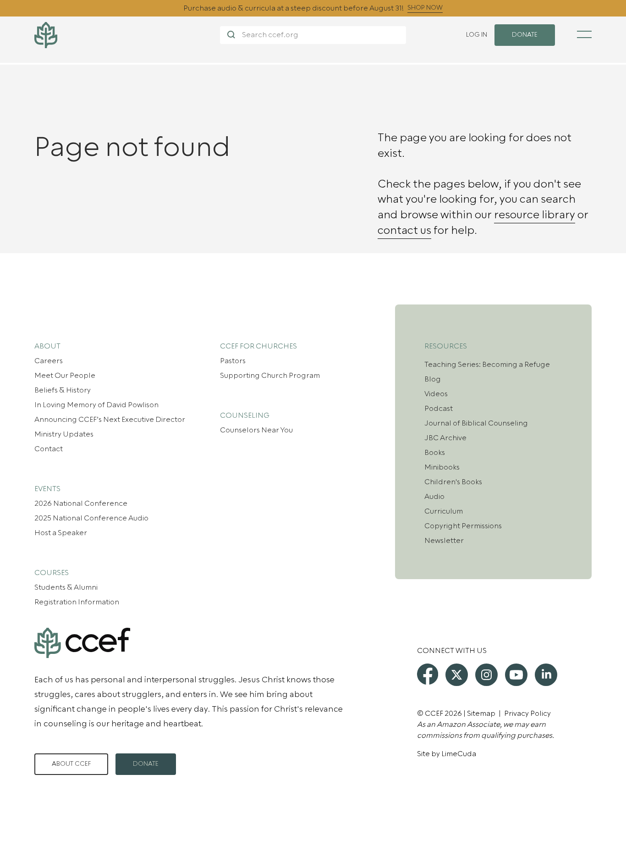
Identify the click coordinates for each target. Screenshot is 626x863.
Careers (48, 361)
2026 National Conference (80, 503)
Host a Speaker (60, 533)
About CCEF (71, 764)
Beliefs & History (62, 390)
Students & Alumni (66, 587)
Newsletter (444, 541)
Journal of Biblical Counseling (476, 423)
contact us (404, 230)
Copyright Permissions (463, 526)
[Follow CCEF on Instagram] (486, 675)
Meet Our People (64, 376)
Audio (434, 497)
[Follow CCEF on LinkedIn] (546, 675)
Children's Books (453, 482)
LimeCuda (458, 754)
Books (434, 453)
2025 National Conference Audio (91, 518)
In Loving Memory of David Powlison (96, 405)
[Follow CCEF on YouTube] (516, 675)
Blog (432, 379)
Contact (48, 449)
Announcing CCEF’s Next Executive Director (109, 420)
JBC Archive (445, 438)
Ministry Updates (63, 434)
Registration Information (76, 602)
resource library (534, 215)
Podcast (438, 409)
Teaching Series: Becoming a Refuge (487, 365)
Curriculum (443, 511)
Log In (476, 34)
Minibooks (442, 467)
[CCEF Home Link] (127, 35)
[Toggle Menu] (584, 34)
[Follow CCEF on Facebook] (427, 674)
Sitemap (481, 713)
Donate (146, 764)
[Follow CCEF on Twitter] (456, 675)
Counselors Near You (256, 430)
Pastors (233, 361)
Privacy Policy (527, 713)
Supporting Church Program (270, 376)
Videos (436, 394)
